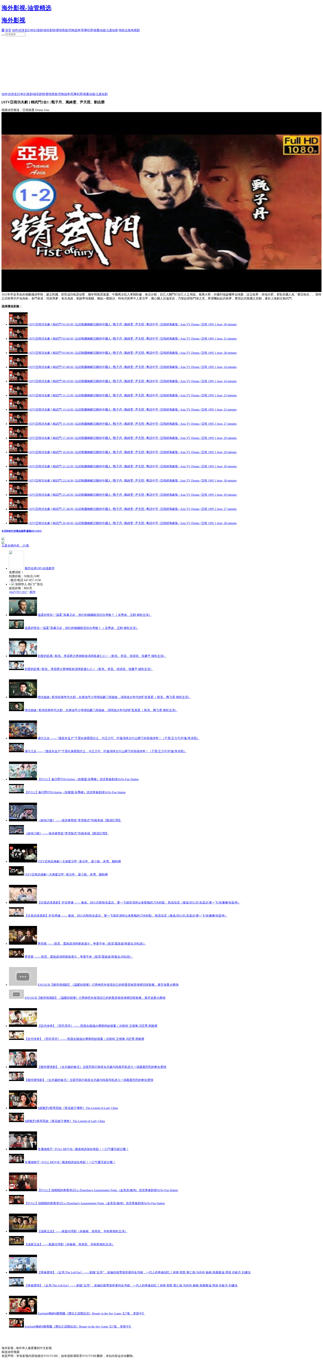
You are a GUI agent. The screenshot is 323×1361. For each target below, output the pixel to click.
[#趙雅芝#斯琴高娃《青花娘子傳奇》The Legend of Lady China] (23, 1108)
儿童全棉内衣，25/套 (15, 545)
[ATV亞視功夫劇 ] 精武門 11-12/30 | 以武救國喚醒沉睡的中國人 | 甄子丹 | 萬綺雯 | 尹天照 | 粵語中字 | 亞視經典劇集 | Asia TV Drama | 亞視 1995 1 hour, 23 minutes (132, 395)
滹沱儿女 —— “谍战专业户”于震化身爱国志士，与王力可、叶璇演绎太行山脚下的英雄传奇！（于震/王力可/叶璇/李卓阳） (119, 738)
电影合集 (125, 30)
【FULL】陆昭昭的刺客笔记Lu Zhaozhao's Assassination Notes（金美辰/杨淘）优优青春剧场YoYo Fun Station (108, 1190)
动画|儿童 (106, 30)
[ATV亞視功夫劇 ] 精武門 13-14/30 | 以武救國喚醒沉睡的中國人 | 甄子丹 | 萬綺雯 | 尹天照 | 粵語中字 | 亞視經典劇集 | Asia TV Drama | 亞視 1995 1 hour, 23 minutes (132, 409)
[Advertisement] (161, 64)
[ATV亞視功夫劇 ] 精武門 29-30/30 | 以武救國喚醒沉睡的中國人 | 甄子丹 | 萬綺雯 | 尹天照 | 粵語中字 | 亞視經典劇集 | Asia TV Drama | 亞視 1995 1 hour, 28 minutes (132, 523)
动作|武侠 (18, 30)
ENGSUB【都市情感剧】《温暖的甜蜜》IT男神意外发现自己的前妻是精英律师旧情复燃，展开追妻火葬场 (108, 984)
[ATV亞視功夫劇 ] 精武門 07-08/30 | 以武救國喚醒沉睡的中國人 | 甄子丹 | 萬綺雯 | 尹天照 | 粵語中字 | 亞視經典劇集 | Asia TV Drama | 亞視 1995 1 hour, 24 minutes (132, 367)
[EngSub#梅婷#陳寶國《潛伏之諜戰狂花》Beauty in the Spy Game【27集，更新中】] (23, 1313)
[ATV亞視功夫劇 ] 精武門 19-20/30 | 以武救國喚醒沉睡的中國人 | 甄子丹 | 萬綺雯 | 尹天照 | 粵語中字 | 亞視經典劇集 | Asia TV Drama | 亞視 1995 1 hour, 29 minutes (132, 452)
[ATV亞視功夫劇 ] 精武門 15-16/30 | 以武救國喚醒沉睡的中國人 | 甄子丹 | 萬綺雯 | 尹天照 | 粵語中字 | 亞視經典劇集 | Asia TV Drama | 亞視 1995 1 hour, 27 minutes (132, 423)
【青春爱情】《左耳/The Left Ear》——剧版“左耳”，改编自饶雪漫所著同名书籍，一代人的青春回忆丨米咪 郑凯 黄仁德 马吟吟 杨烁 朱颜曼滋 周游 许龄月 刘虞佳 (144, 1272)
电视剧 (135, 30)
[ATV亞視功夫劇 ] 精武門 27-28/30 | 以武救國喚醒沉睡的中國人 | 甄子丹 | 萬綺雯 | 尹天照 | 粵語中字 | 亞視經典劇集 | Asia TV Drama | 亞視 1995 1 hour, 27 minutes (132, 509)
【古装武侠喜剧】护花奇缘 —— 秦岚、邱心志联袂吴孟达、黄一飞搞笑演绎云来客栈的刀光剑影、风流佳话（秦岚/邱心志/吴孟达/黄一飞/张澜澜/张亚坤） (139, 902)
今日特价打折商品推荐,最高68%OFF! (21, 531)
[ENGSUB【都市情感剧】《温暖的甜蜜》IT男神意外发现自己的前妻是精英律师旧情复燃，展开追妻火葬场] (23, 984)
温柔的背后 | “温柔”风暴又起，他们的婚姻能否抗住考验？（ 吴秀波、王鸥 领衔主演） (95, 614)
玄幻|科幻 (30, 30)
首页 (8, 30)
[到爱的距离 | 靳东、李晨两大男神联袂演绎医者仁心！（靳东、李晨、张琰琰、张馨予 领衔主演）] (23, 656)
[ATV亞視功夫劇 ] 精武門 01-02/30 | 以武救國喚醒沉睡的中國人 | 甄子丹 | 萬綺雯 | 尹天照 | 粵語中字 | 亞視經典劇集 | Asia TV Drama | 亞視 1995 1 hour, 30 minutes (132, 324)
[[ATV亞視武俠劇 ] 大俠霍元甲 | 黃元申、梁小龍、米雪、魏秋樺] (23, 861)
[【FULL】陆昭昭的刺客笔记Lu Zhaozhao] (23, 1190)
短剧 (115, 30)
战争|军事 (81, 30)
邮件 (33, 592)
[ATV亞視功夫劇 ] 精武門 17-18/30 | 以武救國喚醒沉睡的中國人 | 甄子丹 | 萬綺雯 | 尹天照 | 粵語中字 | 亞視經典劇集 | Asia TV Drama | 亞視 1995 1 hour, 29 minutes (132, 438)
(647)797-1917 (18, 592)
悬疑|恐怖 (68, 30)
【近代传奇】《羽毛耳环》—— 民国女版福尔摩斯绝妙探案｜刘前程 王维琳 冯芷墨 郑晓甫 (97, 1025)
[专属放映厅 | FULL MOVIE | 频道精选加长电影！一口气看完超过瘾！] (23, 1149)
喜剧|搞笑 (43, 30)
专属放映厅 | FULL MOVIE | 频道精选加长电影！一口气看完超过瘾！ (83, 1149)
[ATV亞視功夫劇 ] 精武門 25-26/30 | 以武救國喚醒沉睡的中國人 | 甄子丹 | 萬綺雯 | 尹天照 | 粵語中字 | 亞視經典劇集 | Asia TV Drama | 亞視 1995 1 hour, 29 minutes (132, 494)
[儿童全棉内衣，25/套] (48, 542)
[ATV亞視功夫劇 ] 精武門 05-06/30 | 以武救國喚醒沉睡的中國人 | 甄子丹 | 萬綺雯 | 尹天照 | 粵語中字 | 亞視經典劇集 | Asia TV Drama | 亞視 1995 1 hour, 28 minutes (132, 352)
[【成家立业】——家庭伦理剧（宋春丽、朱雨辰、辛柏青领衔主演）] (23, 1231)
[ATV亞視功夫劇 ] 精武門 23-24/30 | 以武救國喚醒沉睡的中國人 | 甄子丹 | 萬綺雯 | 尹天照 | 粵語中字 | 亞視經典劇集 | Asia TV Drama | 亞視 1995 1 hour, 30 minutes (132, 480)
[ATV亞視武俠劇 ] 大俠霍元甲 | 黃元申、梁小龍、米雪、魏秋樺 (79, 861)
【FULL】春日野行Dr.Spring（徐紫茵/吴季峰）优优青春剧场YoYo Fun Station (88, 779)
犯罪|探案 (93, 30)
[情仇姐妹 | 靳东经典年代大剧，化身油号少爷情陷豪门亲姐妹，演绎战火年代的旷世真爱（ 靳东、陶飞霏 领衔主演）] (23, 697)
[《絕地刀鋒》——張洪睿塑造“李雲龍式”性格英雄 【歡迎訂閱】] (23, 820)
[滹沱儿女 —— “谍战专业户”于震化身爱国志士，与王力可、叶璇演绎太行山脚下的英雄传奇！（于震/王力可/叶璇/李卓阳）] (23, 738)
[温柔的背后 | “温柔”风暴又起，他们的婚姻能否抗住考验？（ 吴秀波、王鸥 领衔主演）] (23, 614)
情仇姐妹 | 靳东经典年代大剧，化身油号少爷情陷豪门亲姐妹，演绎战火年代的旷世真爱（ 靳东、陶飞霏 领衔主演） (114, 697)
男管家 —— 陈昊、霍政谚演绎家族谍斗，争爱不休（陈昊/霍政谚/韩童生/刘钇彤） (92, 943)
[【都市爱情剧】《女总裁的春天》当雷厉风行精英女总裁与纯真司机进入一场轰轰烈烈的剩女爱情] (23, 1066)
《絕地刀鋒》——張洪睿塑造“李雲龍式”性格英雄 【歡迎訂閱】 (80, 820)
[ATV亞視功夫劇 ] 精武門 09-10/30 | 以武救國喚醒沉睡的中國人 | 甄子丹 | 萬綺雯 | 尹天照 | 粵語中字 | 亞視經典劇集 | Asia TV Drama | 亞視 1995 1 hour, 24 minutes (132, 381)
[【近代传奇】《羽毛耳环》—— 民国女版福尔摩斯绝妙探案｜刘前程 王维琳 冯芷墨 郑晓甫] (23, 1025)
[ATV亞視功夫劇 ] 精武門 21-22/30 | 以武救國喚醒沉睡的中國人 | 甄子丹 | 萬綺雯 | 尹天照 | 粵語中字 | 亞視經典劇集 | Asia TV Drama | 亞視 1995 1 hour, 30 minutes (132, 466)
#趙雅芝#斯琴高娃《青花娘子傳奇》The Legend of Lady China (78, 1108)
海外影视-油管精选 (26, 7)
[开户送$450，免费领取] (2, 539)
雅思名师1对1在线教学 (40, 568)
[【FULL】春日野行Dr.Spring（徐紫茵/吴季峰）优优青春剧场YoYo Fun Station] (23, 779)
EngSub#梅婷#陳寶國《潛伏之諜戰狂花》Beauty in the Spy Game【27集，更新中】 (91, 1313)
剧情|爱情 (56, 30)
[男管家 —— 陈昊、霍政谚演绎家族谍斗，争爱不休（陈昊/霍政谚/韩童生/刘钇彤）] (23, 943)
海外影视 (13, 20)
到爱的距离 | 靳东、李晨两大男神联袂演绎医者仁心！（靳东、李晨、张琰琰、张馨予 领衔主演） (102, 656)
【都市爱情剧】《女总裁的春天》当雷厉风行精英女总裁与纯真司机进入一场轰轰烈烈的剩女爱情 (102, 1066)
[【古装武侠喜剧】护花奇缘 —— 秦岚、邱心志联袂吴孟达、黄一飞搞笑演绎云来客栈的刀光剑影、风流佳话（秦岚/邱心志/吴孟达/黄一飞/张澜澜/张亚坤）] (23, 902)
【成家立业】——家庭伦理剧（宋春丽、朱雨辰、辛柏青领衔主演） (82, 1231)
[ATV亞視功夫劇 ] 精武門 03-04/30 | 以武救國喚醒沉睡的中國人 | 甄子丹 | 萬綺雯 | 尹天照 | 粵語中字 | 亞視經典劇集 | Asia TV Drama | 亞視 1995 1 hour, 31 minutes (132, 338)
